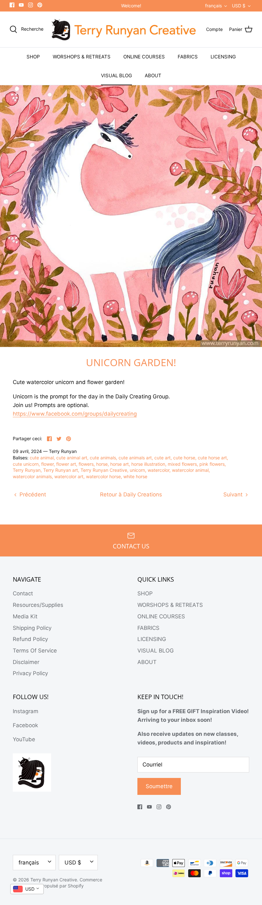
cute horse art (212, 457)
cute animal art (71, 457)
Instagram (25, 711)
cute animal (42, 457)
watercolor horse (103, 476)
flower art (66, 464)
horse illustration (148, 464)
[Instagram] (30, 5)
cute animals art (135, 457)
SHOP (33, 57)
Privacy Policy (30, 673)
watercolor (158, 470)
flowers (86, 464)
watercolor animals (32, 476)
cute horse (184, 457)
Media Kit (25, 616)
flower (47, 464)
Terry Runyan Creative (104, 470)
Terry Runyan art (60, 470)
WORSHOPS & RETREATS (82, 57)
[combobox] (27, 889)
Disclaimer (26, 662)
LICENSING (223, 57)
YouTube (24, 739)
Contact (23, 593)
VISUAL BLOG (116, 75)
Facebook (25, 725)
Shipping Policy (32, 628)
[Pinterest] (39, 5)
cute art (162, 457)
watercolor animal (190, 470)
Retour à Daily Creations (131, 494)
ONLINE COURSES (144, 57)
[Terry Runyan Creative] (125, 29)
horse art (119, 464)
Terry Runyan (27, 470)
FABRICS (188, 57)
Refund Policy (30, 639)
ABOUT (153, 75)
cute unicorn (26, 464)
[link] (75, 414)
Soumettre (159, 786)
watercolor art (68, 476)
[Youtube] (21, 5)
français (213, 5)
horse (102, 464)
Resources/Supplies (38, 605)
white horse (135, 476)
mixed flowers (182, 464)
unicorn (137, 470)
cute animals (103, 457)
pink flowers (212, 464)
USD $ (238, 5)
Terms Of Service (35, 650)
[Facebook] (12, 5)
